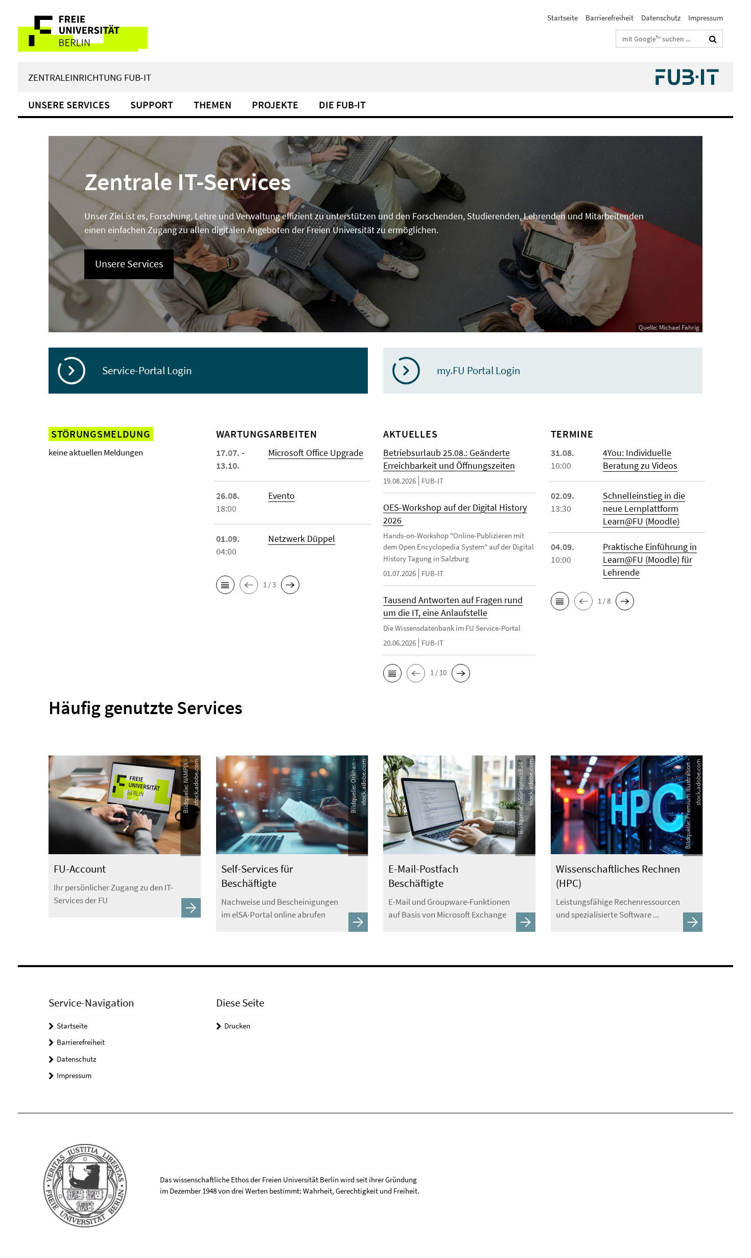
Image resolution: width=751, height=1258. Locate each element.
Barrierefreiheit (609, 17)
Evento (281, 495)
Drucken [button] (237, 1026)
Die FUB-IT (342, 104)
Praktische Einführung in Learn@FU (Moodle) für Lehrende (650, 559)
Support (151, 104)
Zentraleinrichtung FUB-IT (89, 77)
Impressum (705, 17)
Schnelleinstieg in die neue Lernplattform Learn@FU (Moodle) (644, 508)
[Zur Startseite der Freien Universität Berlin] (103, 31)
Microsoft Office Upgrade (315, 453)
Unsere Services (69, 104)
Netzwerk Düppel (301, 538)
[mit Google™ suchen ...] (712, 39)
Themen (212, 104)
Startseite (562, 17)
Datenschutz (660, 17)
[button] (225, 585)
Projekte (275, 104)
